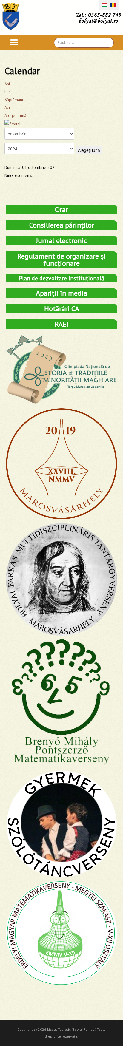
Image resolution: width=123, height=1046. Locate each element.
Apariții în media (61, 293)
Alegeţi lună (15, 115)
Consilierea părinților (61, 225)
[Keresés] (12, 123)
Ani (7, 83)
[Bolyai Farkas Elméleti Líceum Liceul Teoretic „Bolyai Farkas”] (13, 16)
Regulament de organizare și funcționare (61, 259)
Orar (61, 209)
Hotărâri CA (61, 308)
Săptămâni (13, 99)
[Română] (113, 4)
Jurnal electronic (61, 240)
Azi (7, 107)
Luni (8, 91)
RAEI (61, 324)
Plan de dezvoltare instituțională (61, 278)
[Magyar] (104, 4)
